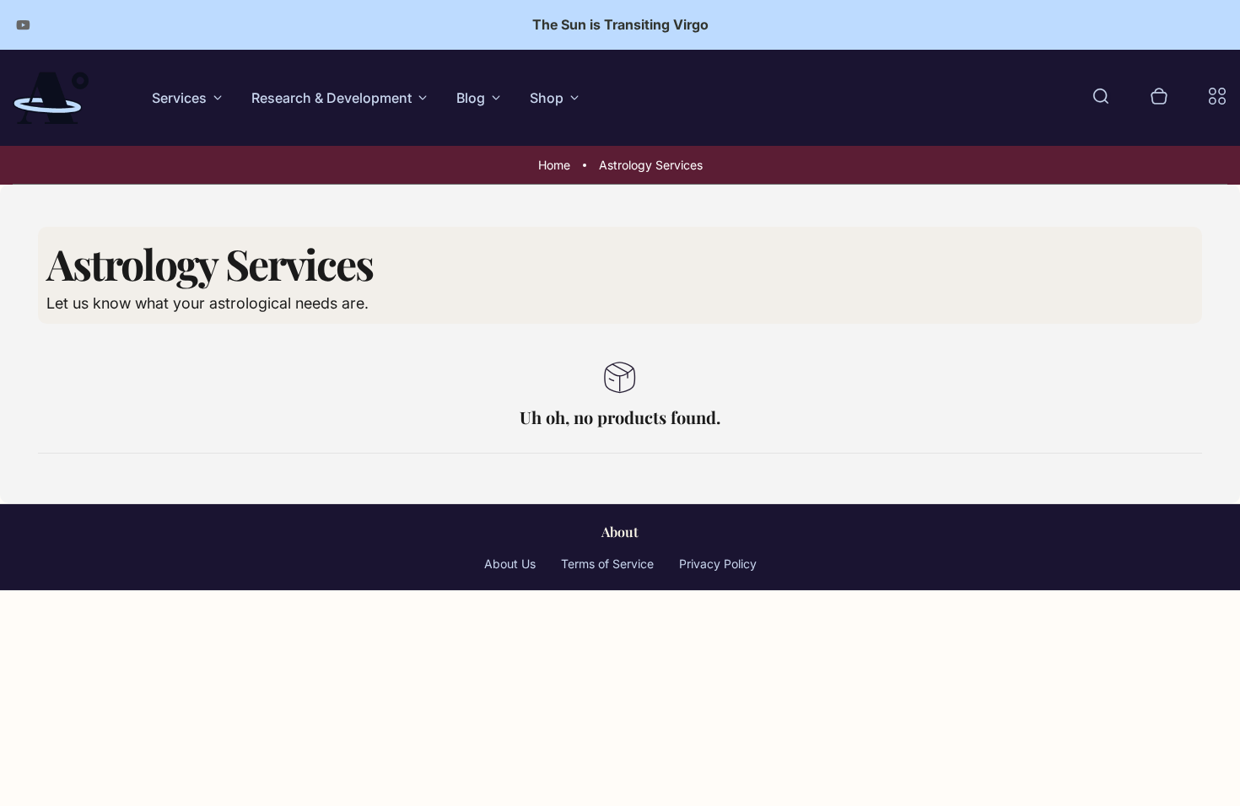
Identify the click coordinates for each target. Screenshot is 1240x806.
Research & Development (331, 97)
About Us (510, 563)
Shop (546, 97)
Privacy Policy (718, 563)
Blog (470, 97)
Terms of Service (607, 563)
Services (179, 97)
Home (554, 165)
